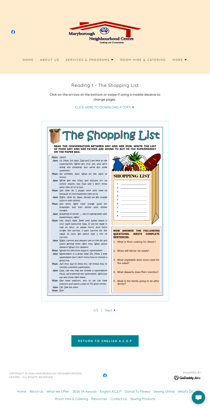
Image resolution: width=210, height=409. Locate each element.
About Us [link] (49, 60)
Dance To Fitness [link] (137, 391)
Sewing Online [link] (164, 391)
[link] (13, 32)
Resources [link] (99, 399)
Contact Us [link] (119, 399)
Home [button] (21, 391)
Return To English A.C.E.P (105, 341)
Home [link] (28, 60)
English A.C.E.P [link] (110, 391)
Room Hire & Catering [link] (143, 60)
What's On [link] (185, 391)
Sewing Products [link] (142, 399)
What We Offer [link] (58, 391)
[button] (90, 59)
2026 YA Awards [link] (84, 391)
